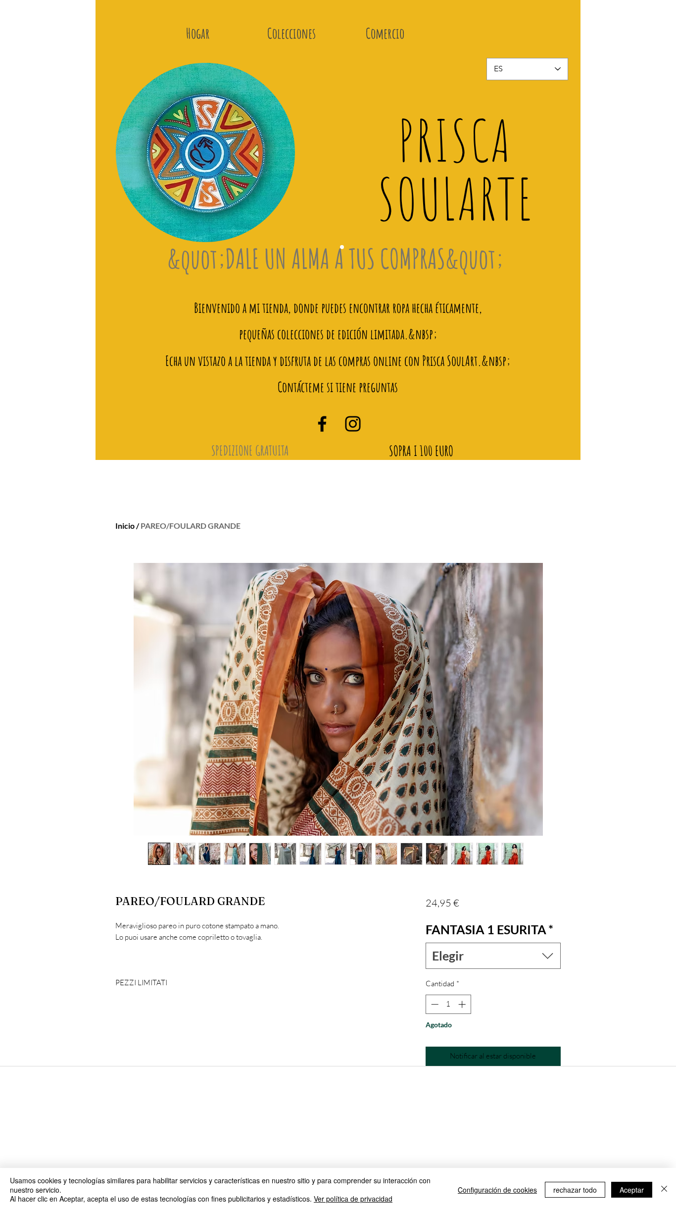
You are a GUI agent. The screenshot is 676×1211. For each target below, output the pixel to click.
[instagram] (352, 423)
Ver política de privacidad (353, 1199)
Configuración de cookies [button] (497, 1190)
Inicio (125, 525)
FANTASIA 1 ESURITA (489, 929)
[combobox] (493, 956)
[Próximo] (553, 159)
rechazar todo (575, 1190)
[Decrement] (433, 1004)
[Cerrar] (664, 1189)
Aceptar (632, 1190)
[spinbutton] (448, 1004)
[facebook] (322, 423)
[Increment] (463, 1004)
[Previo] (130, 159)
